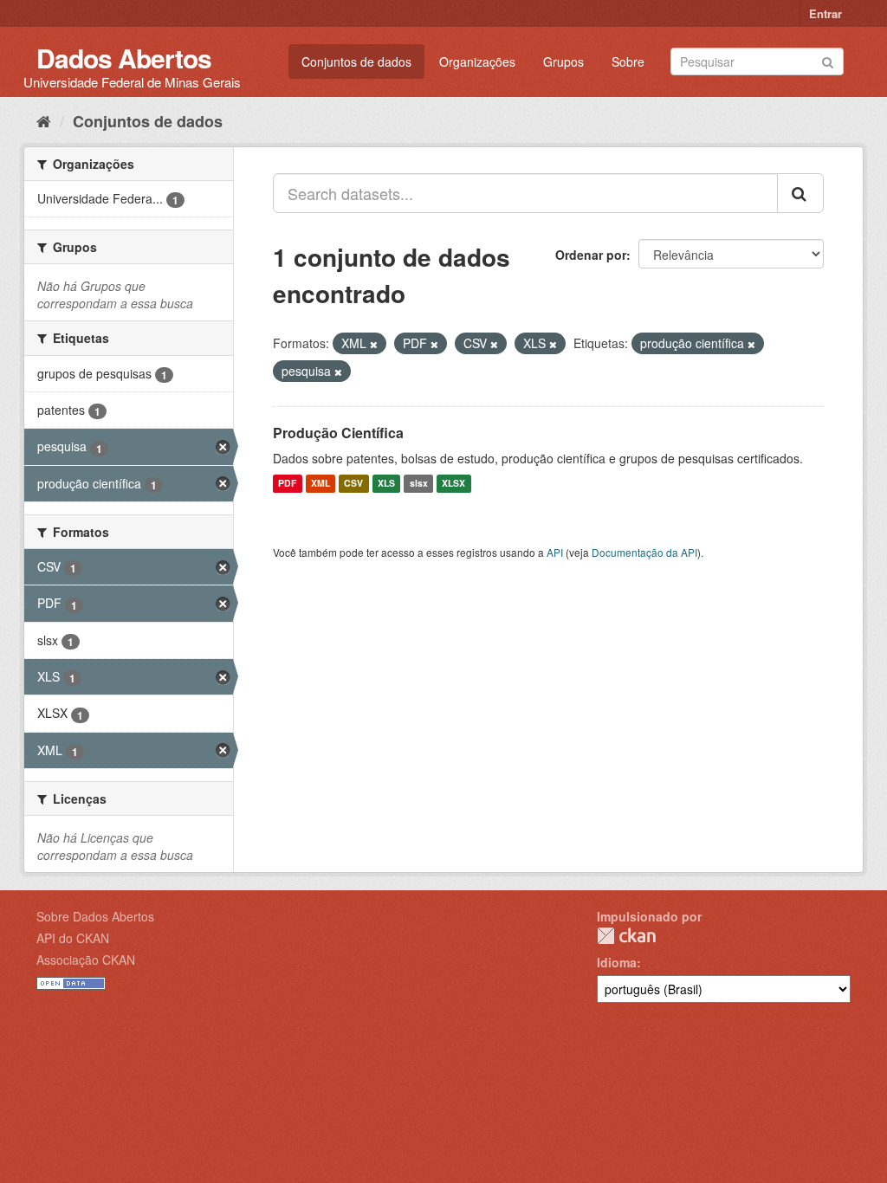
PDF (287, 483)
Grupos (563, 61)
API (555, 552)
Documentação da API (644, 552)
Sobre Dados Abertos (95, 916)
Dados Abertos (123, 57)
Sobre (628, 61)
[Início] (43, 120)
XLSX (453, 483)
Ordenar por (590, 254)
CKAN (626, 936)
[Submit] (827, 60)
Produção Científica (338, 433)
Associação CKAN (85, 959)
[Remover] (374, 344)
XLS (386, 483)
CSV (353, 483)
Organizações (477, 61)
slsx (419, 483)
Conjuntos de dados (356, 61)
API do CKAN (72, 938)
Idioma (617, 962)
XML (320, 483)
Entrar (825, 13)
